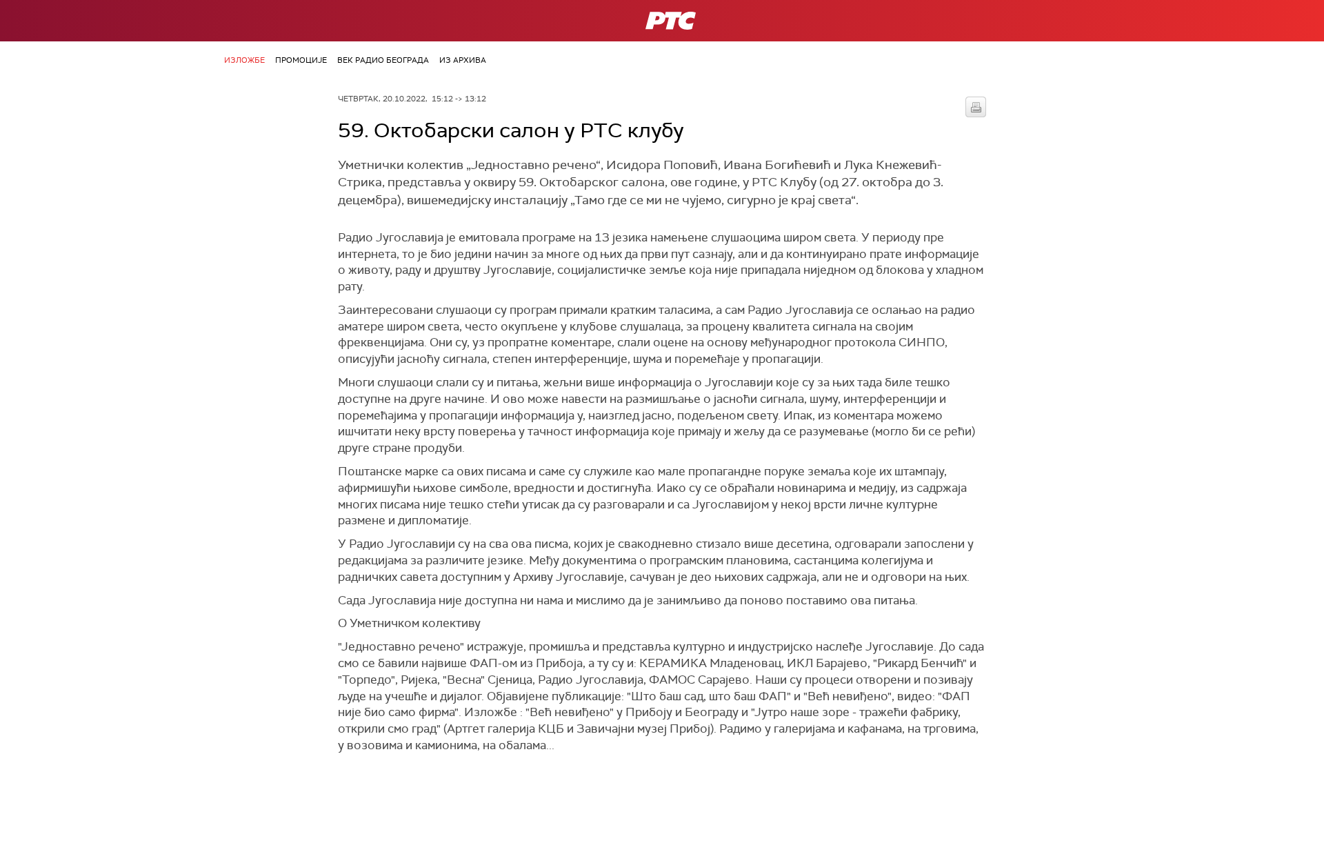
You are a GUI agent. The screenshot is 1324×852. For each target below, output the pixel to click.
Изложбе (244, 60)
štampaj (975, 107)
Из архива (462, 60)
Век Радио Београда (383, 60)
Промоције (301, 60)
